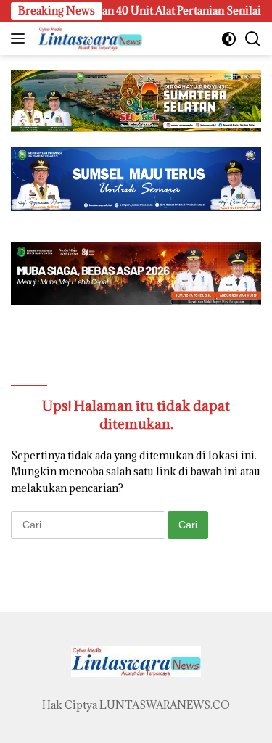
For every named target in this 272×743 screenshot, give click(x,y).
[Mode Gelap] (229, 39)
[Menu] (20, 38)
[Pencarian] (252, 39)
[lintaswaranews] (88, 38)
